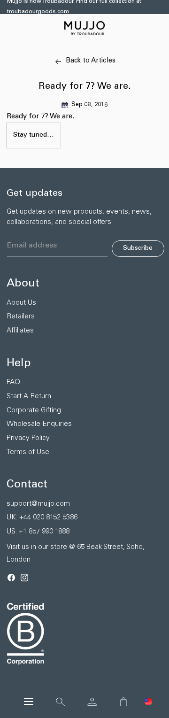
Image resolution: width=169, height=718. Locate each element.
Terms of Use (28, 452)
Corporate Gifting (34, 410)
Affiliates (20, 330)
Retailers (21, 316)
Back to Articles (90, 61)
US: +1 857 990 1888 (38, 531)
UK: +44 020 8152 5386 (42, 517)
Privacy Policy (28, 438)
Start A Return (29, 396)
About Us (21, 303)
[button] (148, 701)
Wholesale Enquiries (39, 424)
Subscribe (138, 248)
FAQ (13, 382)
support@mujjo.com (38, 504)
